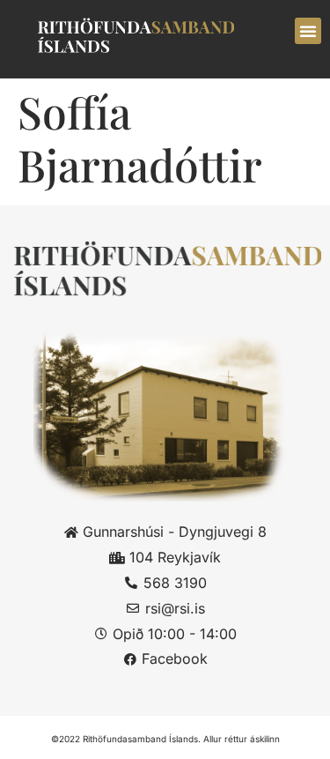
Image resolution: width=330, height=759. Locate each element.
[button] (308, 31)
